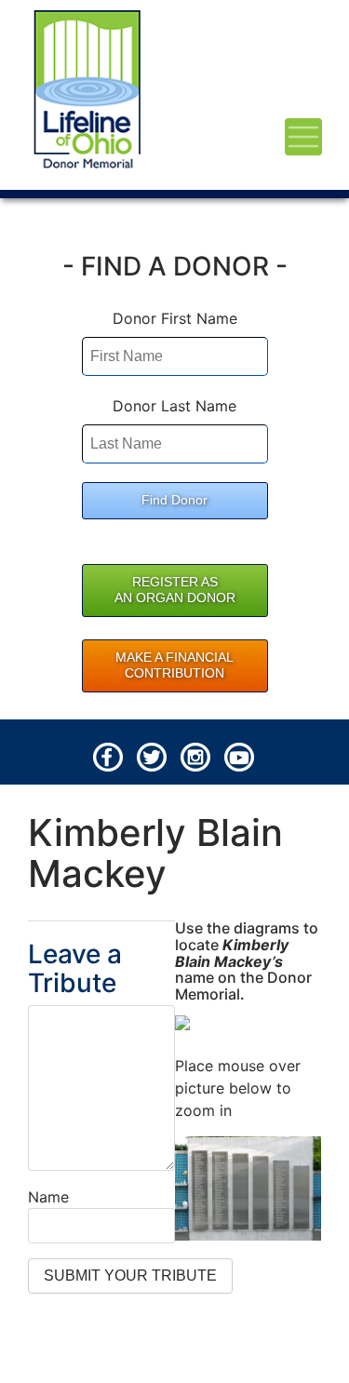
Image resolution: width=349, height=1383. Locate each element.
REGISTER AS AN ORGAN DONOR (174, 590)
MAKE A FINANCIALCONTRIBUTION (174, 665)
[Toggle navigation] (303, 137)
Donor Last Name (174, 405)
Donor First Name (175, 318)
